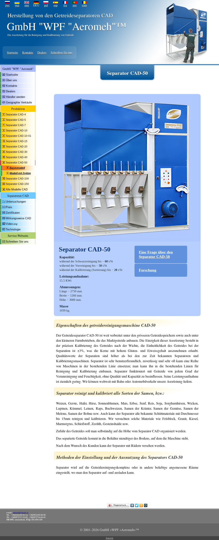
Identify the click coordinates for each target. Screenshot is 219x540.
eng (27, 5)
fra (65, 5)
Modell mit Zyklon (20, 173)
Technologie (13, 229)
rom (84, 5)
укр (17, 5)
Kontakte (27, 52)
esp (56, 5)
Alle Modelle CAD (17, 189)
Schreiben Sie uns (61, 52)
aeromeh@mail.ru (20, 512)
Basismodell (17, 167)
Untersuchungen (16, 201)
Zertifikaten (13, 212)
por (75, 5)
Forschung (147, 270)
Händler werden (15, 97)
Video (9, 223)
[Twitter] (137, 505)
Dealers (41, 52)
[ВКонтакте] (132, 505)
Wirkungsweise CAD (18, 218)
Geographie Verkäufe (19, 102)
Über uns (11, 80)
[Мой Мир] (146, 505)
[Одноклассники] (141, 505)
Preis (9, 207)
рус (7, 5)
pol (46, 5)
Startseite (12, 52)
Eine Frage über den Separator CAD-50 (156, 254)
